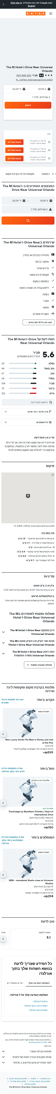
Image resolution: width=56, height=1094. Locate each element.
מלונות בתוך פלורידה (18, 1081)
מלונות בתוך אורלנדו (38, 1010)
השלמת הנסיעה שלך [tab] (38, 983)
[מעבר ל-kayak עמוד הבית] (35, 13)
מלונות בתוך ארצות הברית (40, 1081)
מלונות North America (18, 1078)
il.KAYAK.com (45, 1078)
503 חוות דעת (23, 75)
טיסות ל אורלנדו (40, 1001)
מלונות (33, 1078)
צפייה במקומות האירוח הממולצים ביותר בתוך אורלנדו (13, 840)
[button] (3, 4)
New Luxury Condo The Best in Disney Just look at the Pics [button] (29, 741)
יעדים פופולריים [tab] (15, 983)
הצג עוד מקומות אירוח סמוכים (12, 701)
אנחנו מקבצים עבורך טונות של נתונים (32, 1057)
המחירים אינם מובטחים (38, 1042)
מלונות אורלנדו (30, 1084)
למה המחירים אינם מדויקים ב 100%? (32, 1062)
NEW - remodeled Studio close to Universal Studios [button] (31, 882)
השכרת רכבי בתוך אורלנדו (35, 1005)
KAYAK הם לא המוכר (40, 1051)
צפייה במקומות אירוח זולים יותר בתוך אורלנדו (13, 770)
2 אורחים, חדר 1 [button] (41, 97)
